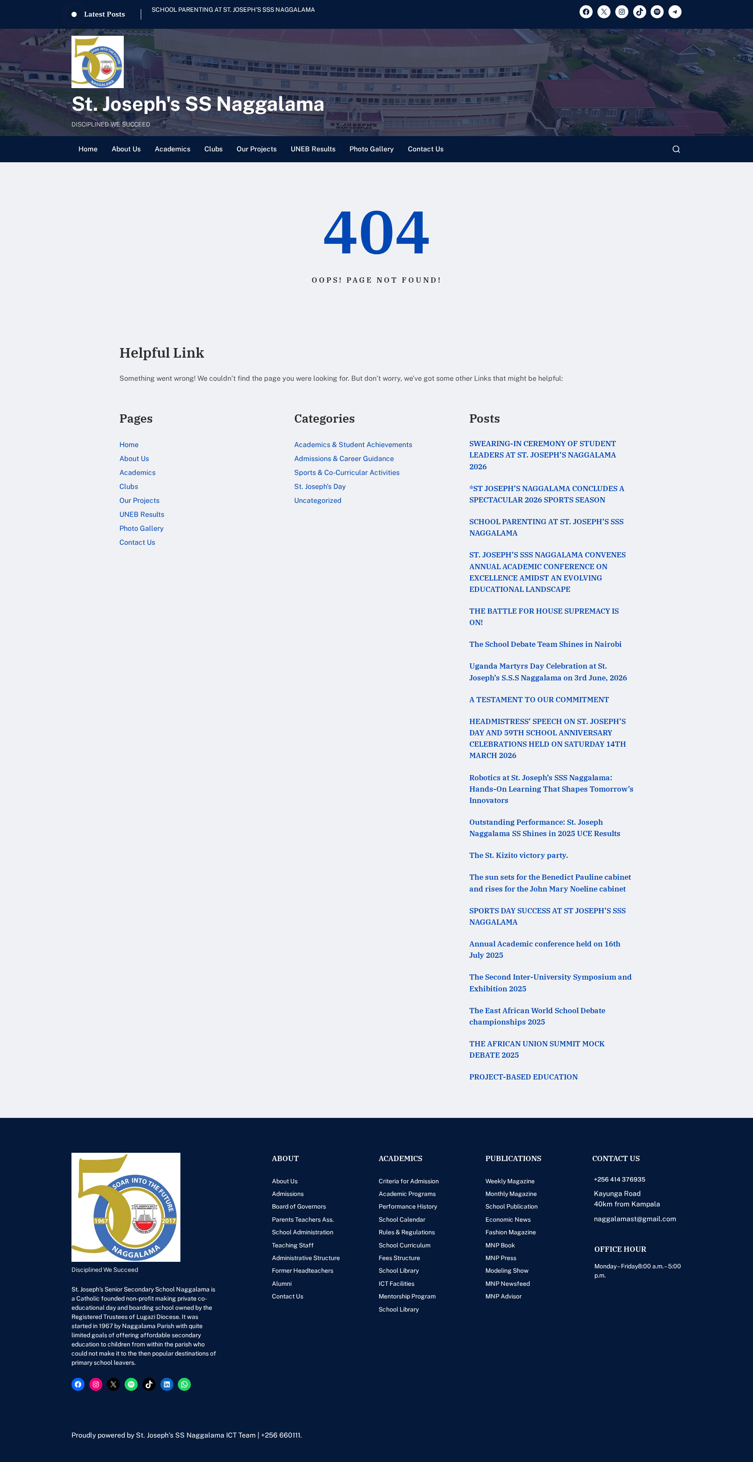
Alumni (282, 1283)
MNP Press (500, 1257)
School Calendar (402, 1219)
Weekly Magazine (510, 1181)
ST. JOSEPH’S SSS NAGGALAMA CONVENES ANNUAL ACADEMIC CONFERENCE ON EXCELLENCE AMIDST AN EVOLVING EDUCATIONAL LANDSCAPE (273, 14)
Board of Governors (299, 1206)
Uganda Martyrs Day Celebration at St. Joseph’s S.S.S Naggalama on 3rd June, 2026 (548, 671)
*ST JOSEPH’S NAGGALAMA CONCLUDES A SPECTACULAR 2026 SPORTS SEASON (546, 494)
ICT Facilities (396, 1283)
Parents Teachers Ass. (303, 1219)
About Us (126, 149)
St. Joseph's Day (320, 486)
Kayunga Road (617, 1193)
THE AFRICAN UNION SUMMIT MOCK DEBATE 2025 (537, 1049)
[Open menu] (676, 149)
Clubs (213, 149)
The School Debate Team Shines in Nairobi (545, 644)
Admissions (288, 1193)
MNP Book (500, 1245)
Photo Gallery (371, 149)
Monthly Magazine (511, 1193)
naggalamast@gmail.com (635, 1219)
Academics (172, 149)
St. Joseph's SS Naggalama (198, 103)
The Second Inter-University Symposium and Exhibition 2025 (550, 982)
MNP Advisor (503, 1296)
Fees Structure (399, 1257)
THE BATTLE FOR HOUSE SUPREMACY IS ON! (544, 616)
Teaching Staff (293, 1245)
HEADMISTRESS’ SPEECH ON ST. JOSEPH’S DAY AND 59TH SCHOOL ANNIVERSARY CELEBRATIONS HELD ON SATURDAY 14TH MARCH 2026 (547, 738)
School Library (399, 1270)
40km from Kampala (627, 1204)
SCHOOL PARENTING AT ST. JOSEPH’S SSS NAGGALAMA (546, 527)
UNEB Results (313, 149)
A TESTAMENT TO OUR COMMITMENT (539, 699)
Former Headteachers (302, 1270)
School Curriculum (405, 1245)
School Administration (302, 1232)
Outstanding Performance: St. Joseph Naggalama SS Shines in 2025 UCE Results (545, 827)
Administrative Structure (306, 1257)
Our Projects (257, 149)
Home (88, 149)
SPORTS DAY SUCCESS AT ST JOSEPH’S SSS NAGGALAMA (547, 916)
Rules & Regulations (407, 1232)
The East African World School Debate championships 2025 (537, 1016)
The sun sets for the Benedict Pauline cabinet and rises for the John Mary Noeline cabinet (550, 882)
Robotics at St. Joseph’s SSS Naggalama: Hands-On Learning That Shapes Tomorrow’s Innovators (551, 788)
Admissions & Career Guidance (344, 458)
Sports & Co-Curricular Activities (347, 472)
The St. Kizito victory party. (518, 855)
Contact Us (426, 149)
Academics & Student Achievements (353, 445)
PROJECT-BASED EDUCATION (523, 1077)
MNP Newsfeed (507, 1283)
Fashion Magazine (510, 1232)
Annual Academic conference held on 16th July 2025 (545, 949)
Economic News (508, 1219)
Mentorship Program (407, 1296)
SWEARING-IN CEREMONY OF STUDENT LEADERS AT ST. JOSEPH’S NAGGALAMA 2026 (542, 454)
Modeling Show (507, 1270)
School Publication (511, 1206)
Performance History (408, 1206)
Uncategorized (318, 500)
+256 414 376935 (619, 1179)
